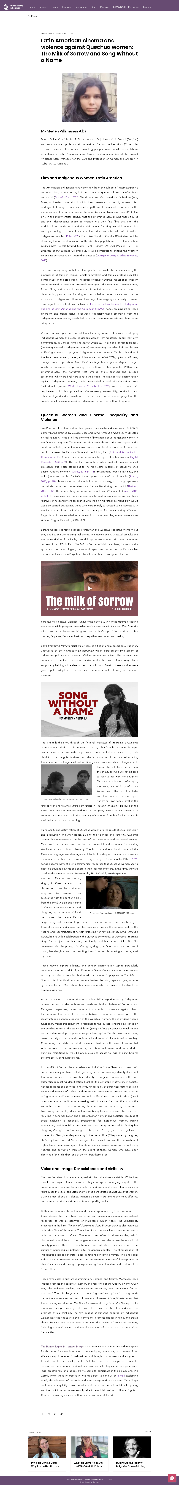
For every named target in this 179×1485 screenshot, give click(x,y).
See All (148, 1431)
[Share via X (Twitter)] (48, 1414)
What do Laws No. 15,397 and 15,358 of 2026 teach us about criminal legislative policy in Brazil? (89, 1464)
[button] (148, 16)
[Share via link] (61, 1414)
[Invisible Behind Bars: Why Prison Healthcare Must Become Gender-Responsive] (47, 1447)
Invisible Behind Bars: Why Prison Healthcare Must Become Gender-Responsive (45, 1464)
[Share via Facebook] (42, 1414)
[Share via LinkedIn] (55, 1414)
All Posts (32, 16)
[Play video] (89, 588)
